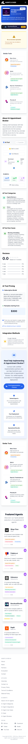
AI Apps (3, 713)
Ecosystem (4, 671)
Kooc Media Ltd (20, 736)
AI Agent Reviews (6, 716)
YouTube (6, 729)
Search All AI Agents (7, 700)
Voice (8, 207)
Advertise (4, 681)
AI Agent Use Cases (7, 710)
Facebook (19, 723)
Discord (19, 729)
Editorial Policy (5, 693)
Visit (22, 8)
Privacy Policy (5, 687)
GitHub (5, 723)
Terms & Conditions (7, 690)
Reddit (18, 726)
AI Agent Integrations (7, 707)
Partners (3, 667)
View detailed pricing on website (12, 326)
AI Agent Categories (7, 704)
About (3, 661)
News (3, 664)
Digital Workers (11, 197)
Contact (3, 674)
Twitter (5, 726)
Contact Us (4, 684)
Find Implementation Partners (14, 386)
